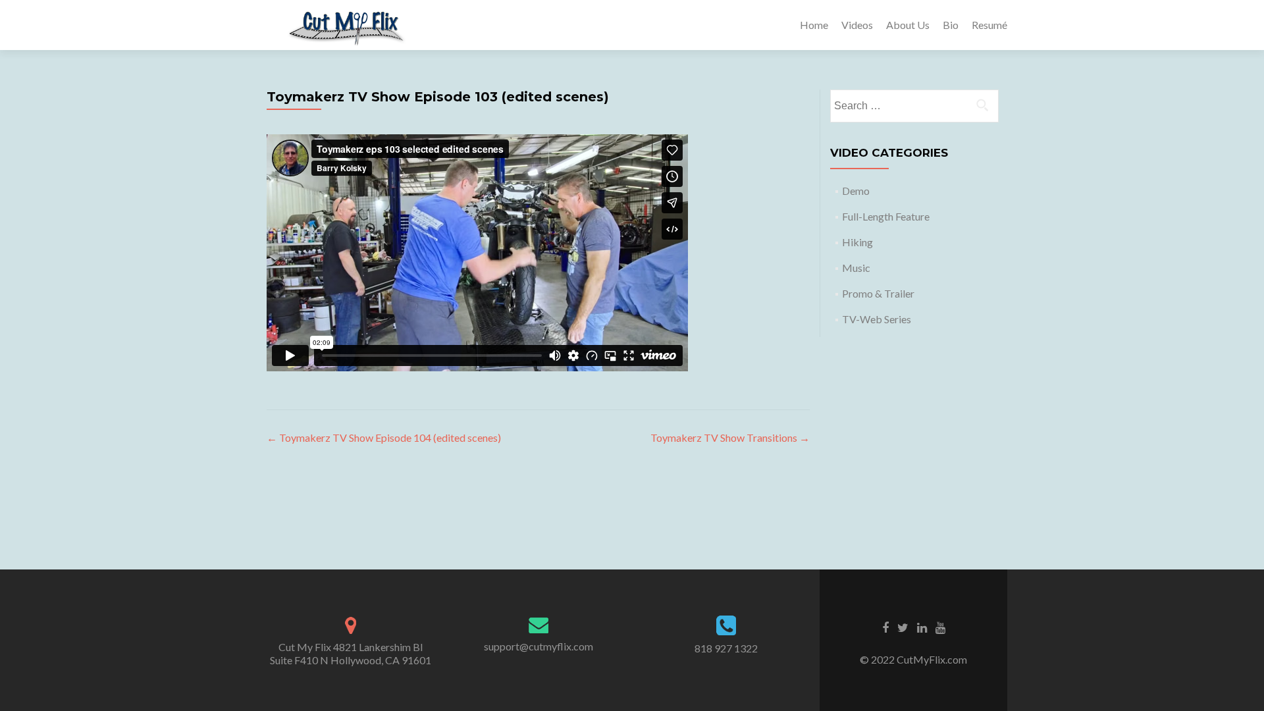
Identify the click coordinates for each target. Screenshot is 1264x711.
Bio (951, 24)
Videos (857, 24)
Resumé (989, 24)
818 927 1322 (726, 648)
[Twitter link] (902, 626)
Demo (856, 190)
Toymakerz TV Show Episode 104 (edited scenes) (384, 437)
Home (814, 24)
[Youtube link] (940, 626)
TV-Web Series (876, 319)
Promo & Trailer (878, 293)
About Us (908, 24)
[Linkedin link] (922, 626)
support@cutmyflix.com (538, 646)
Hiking (857, 242)
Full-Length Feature (886, 216)
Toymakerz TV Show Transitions (730, 437)
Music (856, 267)
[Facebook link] (885, 626)
